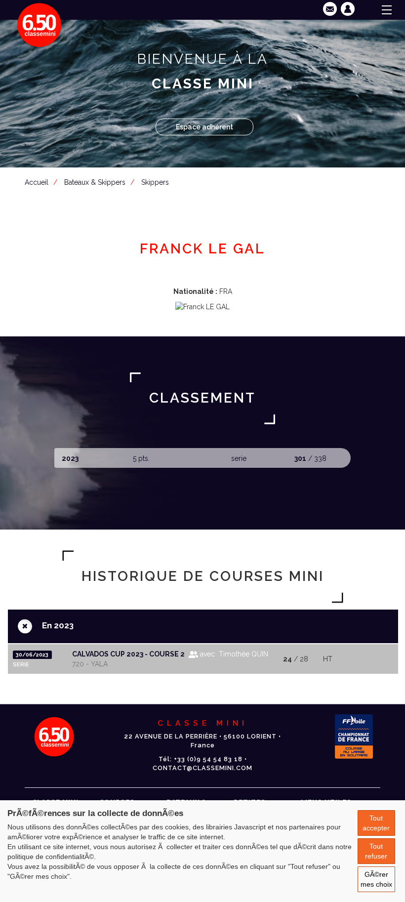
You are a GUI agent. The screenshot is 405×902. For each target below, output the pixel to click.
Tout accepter (376, 823)
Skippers (155, 182)
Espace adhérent (204, 127)
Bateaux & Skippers (94, 182)
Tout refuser (376, 851)
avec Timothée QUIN (233, 654)
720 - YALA (90, 664)
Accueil (36, 182)
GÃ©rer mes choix (376, 879)
